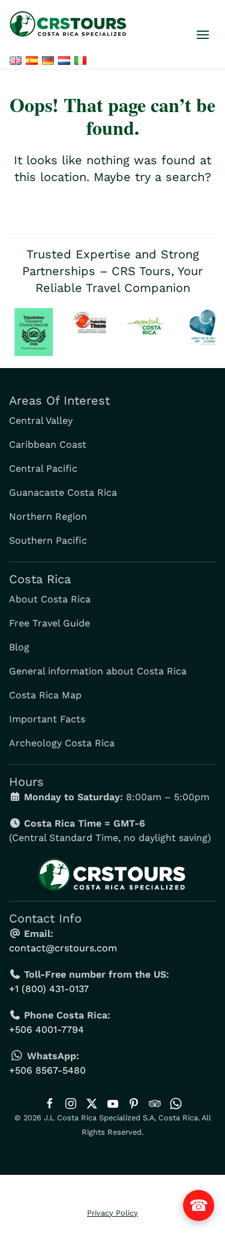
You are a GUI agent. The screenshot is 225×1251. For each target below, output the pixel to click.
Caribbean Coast (47, 444)
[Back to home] (71, 24)
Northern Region (48, 516)
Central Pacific (43, 468)
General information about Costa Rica (98, 671)
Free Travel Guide (49, 623)
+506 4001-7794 (46, 1029)
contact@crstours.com (63, 948)
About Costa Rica (50, 599)
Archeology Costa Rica (62, 743)
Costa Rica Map (45, 695)
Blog (19, 647)
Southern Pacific (48, 540)
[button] (203, 35)
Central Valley (41, 420)
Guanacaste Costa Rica (63, 492)
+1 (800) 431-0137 (49, 988)
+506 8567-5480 (47, 1070)
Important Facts (47, 719)
